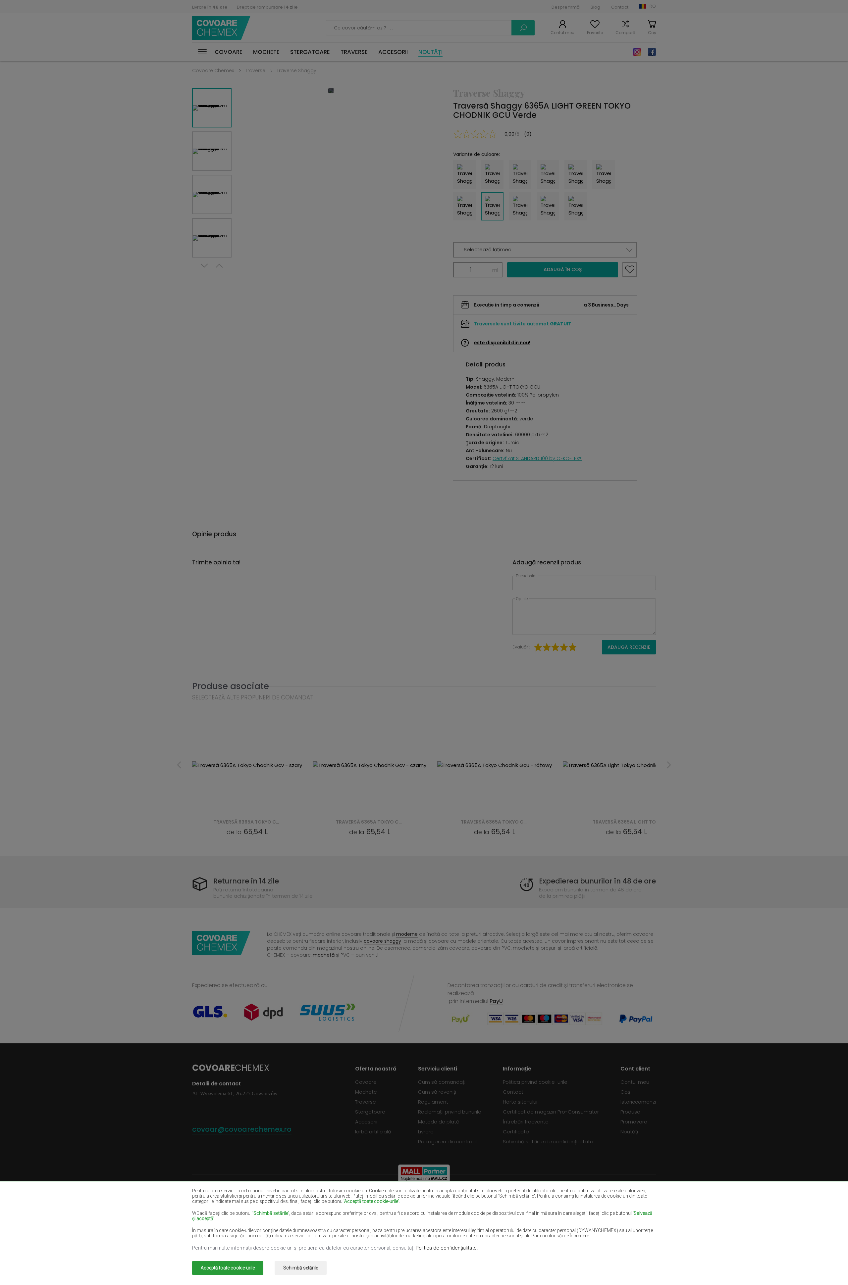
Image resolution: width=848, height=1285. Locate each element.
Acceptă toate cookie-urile (228, 1267)
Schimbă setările (300, 1267)
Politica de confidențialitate (446, 1248)
